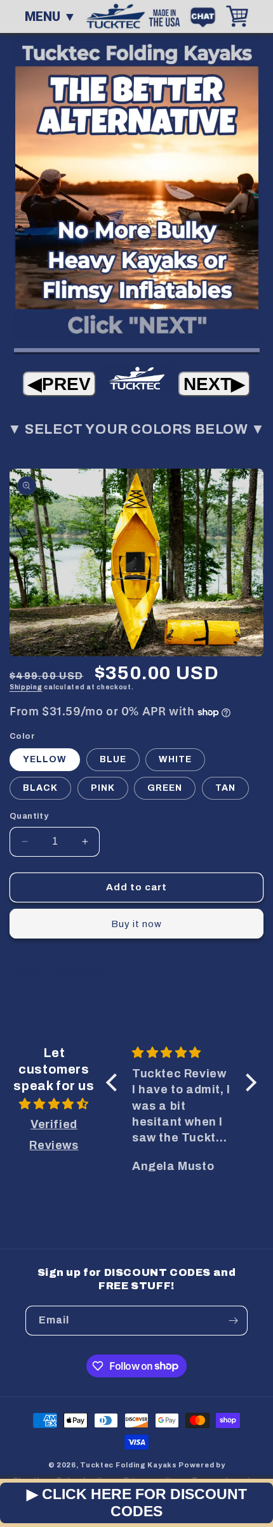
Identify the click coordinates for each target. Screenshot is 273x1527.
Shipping (26, 687)
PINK (103, 788)
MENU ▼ (50, 16)
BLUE (113, 759)
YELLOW (45, 759)
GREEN (164, 788)
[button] (115, 1082)
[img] (54, 1104)
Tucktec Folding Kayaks (128, 1465)
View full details (62, 970)
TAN (225, 788)
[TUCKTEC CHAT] (206, 16)
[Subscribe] (233, 1320)
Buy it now (136, 924)
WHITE (175, 759)
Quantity (29, 816)
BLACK (40, 788)
